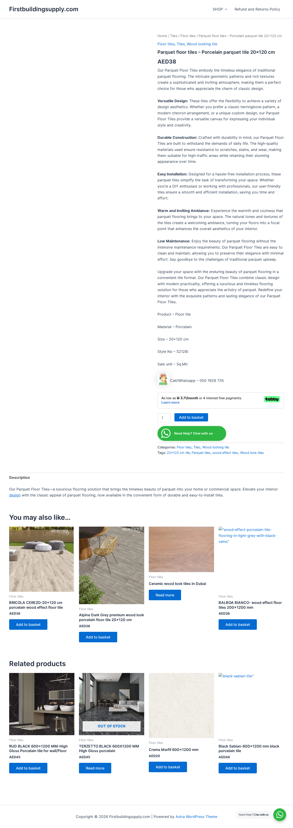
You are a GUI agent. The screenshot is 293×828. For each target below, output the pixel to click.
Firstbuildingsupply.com (43, 9)
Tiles (173, 36)
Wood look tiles (252, 453)
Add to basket (191, 417)
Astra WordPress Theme (196, 816)
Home (162, 36)
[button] (225, 9)
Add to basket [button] (28, 624)
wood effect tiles (225, 453)
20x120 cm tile (178, 453)
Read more (165, 595)
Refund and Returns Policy (257, 9)
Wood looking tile (202, 44)
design (15, 495)
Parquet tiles (201, 453)
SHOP (218, 9)
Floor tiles (188, 36)
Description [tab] (19, 477)
